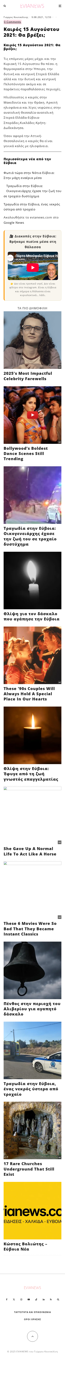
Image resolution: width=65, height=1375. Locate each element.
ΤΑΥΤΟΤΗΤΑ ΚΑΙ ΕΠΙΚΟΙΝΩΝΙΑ (32, 1312)
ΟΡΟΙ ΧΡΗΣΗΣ (32, 1319)
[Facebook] (6, 1299)
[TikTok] (36, 1299)
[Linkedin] (43, 1299)
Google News (14, 222)
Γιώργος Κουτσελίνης (16, 17)
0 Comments (12, 21)
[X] (14, 1299)
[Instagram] (21, 1299)
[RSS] (50, 1299)
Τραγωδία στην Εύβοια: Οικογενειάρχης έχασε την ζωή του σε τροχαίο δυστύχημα (32, 191)
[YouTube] (28, 1299)
